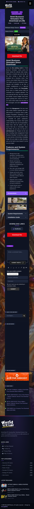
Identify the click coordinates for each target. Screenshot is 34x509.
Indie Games (17, 475)
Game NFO (17, 34)
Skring (9, 23)
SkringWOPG (4, 506)
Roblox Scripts (17, 467)
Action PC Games (17, 465)
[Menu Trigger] (30, 3)
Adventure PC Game (17, 463)
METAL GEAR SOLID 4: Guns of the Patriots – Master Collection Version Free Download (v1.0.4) (18, 396)
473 (24, 23)
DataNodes (18, 228)
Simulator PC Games (16, 13)
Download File (17, 56)
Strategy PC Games (17, 472)
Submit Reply (16, 262)
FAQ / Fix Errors (8, 453)
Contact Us (22, 1)
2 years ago (16, 23)
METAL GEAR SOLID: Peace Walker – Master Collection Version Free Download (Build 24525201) (17, 403)
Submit (13, 289)
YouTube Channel (11, 1)
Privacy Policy (7, 451)
